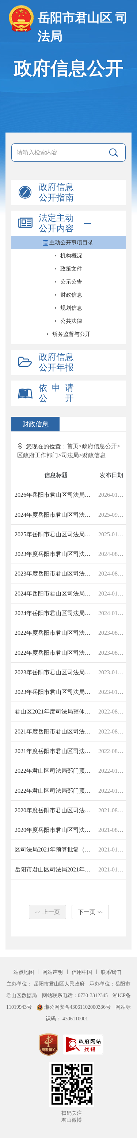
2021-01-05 (111, 869)
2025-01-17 (111, 534)
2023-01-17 (111, 672)
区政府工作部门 (37, 455)
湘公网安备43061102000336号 (77, 1007)
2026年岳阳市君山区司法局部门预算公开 (55, 495)
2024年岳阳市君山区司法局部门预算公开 (55, 593)
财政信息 (94, 455)
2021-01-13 (111, 849)
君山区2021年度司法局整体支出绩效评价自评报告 (55, 711)
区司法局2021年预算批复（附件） (55, 849)
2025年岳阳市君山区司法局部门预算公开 (55, 534)
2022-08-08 (111, 731)
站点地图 (24, 972)
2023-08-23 (111, 633)
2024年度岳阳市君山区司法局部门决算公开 (55, 515)
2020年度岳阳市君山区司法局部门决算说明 (55, 810)
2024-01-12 (111, 593)
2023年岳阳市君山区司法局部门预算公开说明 (55, 672)
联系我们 (111, 972)
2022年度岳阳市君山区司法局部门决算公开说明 (55, 633)
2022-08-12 (111, 711)
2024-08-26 (111, 554)
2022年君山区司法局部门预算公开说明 (55, 771)
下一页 (90, 912)
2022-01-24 (111, 771)
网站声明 (53, 972)
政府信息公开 (99, 446)
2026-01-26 (111, 495)
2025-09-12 (111, 515)
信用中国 (83, 972)
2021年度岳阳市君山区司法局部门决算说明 (55, 731)
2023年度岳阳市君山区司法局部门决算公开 (55, 554)
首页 (73, 446)
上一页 (47, 912)
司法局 (70, 455)
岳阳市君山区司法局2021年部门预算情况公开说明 (55, 869)
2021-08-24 (111, 810)
